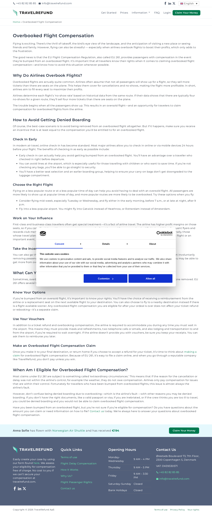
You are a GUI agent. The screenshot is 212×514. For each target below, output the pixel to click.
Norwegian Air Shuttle (58, 430)
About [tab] (152, 243)
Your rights (193, 510)
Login (167, 12)
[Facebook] (165, 3)
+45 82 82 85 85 (26, 3)
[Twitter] (174, 3)
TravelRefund (21, 11)
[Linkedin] (169, 3)
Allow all (150, 278)
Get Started (109, 12)
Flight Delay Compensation (79, 463)
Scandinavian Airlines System (63, 434)
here (37, 463)
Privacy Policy (177, 510)
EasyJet (53, 434)
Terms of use (69, 457)
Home (16, 22)
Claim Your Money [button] (186, 12)
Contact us (97, 411)
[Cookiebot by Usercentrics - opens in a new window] (158, 233)
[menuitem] (189, 3)
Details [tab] (106, 243)
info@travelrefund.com (57, 3)
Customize (104, 278)
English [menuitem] (189, 3)
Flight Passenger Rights (76, 482)
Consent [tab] (59, 243)
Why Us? (66, 475)
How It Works (69, 469)
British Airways (56, 434)
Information (139, 12)
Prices (124, 12)
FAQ (157, 12)
